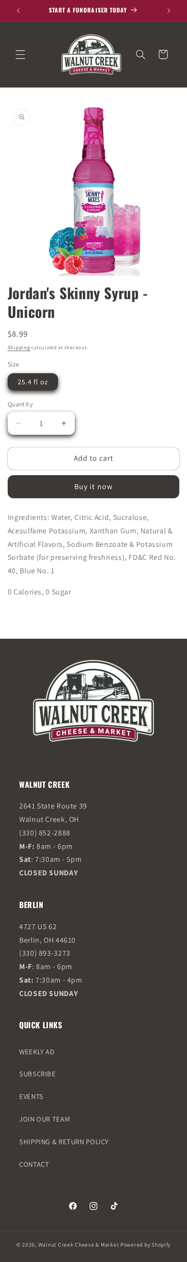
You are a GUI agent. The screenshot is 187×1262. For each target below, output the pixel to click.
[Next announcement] (168, 10)
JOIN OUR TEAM (44, 1118)
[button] (20, 54)
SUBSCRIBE (37, 1073)
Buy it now (93, 486)
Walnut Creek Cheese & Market (78, 1244)
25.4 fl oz (33, 381)
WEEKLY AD (37, 1051)
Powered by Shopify (145, 1244)
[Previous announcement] (18, 10)
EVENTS (31, 1096)
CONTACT (34, 1164)
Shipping (19, 347)
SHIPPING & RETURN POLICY (64, 1141)
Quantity (20, 404)
